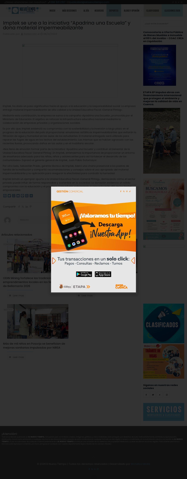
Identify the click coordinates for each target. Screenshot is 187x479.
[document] (93, 239)
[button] (134, 189)
